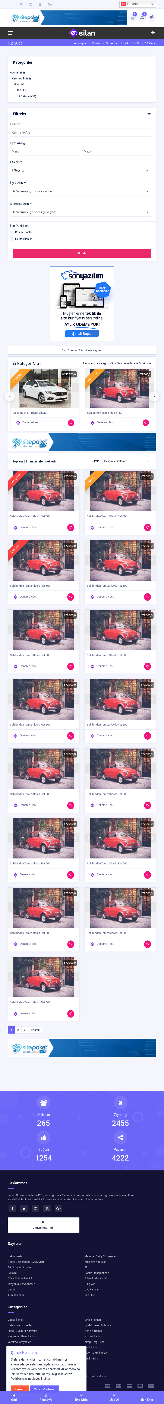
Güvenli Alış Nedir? (96, 1278)
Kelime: (15, 124)
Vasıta (96, 43)
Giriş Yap (90, 1284)
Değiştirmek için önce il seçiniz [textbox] (32, 191)
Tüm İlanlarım (16, 1295)
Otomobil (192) (21, 78)
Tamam (20, 1389)
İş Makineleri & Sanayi (98, 1325)
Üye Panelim (92, 1289)
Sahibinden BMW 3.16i (101, 412)
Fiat (126, 43)
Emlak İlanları (93, 1319)
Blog (87, 1267)
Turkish (132, 4)
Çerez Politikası (44, 1389)
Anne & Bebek (93, 1330)
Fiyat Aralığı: (18, 143)
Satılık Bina (91, 1358)
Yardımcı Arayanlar (19, 1342)
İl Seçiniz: (16, 162)
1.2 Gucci (150, 43)
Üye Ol (12, 1289)
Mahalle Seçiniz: (21, 204)
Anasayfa (80, 43)
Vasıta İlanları (16, 1319)
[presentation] (10, 396)
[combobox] (80, 170)
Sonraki (35, 1029)
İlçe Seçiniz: (18, 183)
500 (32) (21, 90)
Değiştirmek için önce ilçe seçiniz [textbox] (34, 212)
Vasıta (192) (17, 72)
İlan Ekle (90, 1295)
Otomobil (111, 43)
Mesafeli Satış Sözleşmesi (101, 1256)
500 (136, 43)
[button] (82, 114)
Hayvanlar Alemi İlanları (22, 1336)
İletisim (12, 1272)
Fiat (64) (19, 84)
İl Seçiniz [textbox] (18, 170)
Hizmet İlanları (93, 1336)
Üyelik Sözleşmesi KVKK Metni (26, 1261)
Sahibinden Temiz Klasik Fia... (30, 412)
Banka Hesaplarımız (97, 1272)
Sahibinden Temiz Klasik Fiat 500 (30, 516)
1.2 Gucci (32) (27, 96)
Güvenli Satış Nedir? (20, 1278)
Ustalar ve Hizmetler (20, 1325)
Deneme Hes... (31, 422)
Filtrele (82, 253)
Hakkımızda (15, 1256)
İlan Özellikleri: (19, 226)
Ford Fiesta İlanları (96, 1353)
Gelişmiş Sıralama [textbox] (115, 461)
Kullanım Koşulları (95, 1261)
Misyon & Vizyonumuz (21, 1284)
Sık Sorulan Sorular (19, 1267)
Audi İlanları (92, 1347)
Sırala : (96, 460)
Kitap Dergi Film (94, 1342)
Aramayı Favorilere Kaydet (84, 350)
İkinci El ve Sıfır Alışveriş (22, 1330)
